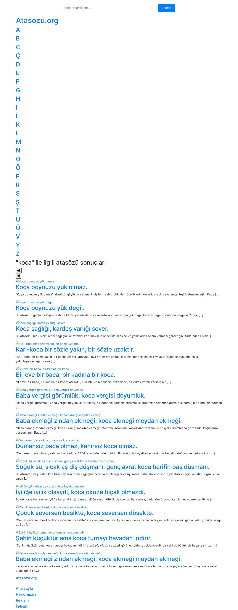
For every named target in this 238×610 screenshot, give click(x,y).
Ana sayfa (24, 588)
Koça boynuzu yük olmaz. (51, 287)
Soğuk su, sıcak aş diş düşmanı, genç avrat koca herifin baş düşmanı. (113, 466)
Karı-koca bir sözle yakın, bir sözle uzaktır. (75, 349)
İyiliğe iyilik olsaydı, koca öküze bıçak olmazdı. (80, 492)
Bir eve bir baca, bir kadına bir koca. (65, 374)
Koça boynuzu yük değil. (50, 307)
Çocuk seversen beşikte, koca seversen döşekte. (85, 512)
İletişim (22, 606)
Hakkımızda (26, 594)
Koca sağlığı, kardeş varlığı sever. (62, 328)
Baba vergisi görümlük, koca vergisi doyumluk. (81, 395)
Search (166, 7)
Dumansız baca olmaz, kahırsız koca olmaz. (76, 446)
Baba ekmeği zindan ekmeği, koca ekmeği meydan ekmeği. (99, 420)
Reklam (22, 600)
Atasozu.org (37, 20)
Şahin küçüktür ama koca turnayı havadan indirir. (84, 538)
